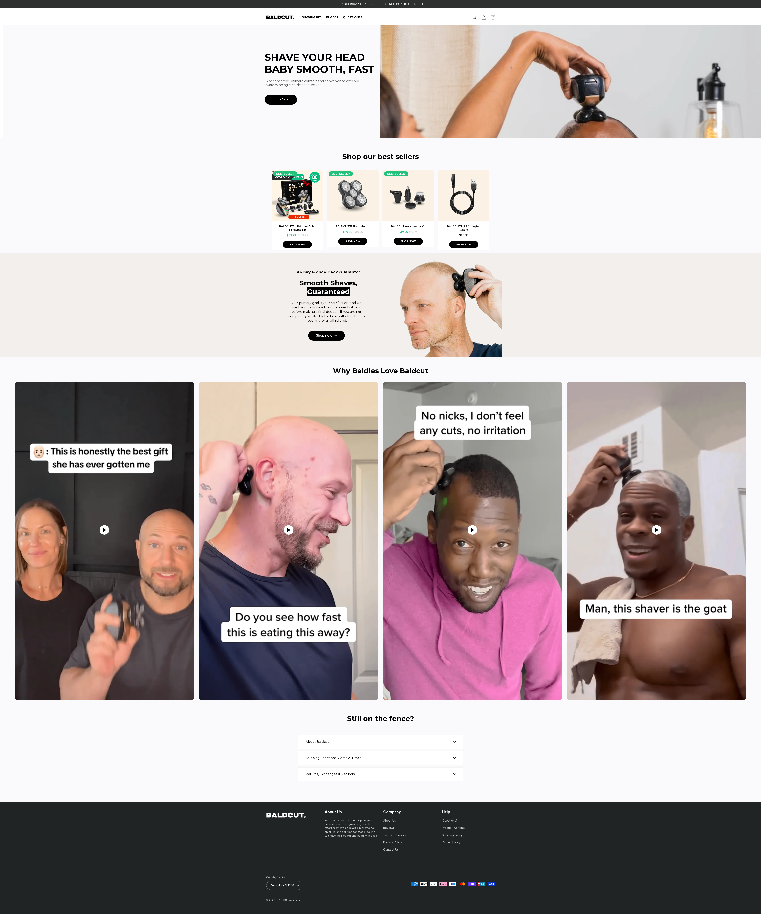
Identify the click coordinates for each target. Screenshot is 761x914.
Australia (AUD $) (282, 885)
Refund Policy (451, 842)
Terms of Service (395, 835)
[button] (474, 17)
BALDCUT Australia (288, 900)
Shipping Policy (452, 835)
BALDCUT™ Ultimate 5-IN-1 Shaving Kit (297, 228)
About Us (389, 820)
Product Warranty (454, 828)
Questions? (450, 820)
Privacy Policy (392, 842)
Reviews (389, 828)
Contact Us (391, 849)
